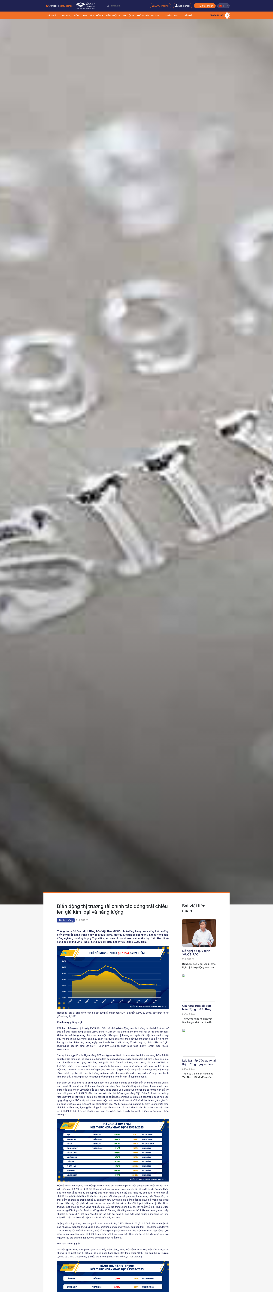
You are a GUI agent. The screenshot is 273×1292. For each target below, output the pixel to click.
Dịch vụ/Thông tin (73, 15)
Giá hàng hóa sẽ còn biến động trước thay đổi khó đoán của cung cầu (198, 1007)
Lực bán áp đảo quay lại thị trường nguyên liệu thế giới (199, 1062)
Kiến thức (112, 15)
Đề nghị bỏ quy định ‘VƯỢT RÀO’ (196, 952)
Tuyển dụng (171, 15)
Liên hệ (188, 15)
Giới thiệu (52, 15)
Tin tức (127, 15)
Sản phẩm (95, 15)
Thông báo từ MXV (148, 15)
